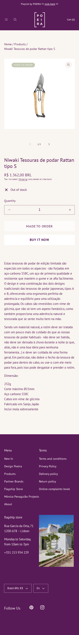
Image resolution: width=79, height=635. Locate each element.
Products (20, 44)
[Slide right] (49, 144)
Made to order (39, 226)
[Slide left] (30, 144)
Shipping (23, 179)
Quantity (10, 201)
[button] (6, 19)
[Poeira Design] (39, 19)
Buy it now (39, 240)
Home (8, 44)
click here (50, 3)
